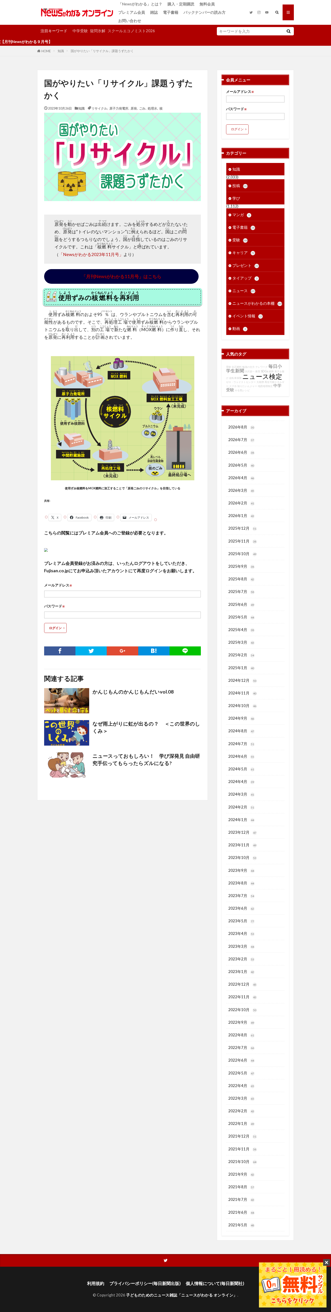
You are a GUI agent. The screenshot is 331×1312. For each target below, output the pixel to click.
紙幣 (271, 371)
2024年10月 (242, 705)
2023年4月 (241, 933)
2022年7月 (241, 1047)
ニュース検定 (262, 376)
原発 (134, 108)
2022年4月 (241, 1085)
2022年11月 (242, 996)
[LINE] (185, 650)
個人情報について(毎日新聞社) (215, 1283)
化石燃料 (237, 366)
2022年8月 (241, 1035)
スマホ (233, 386)
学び (236, 198)
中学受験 (80, 30)
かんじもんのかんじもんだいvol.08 (133, 692)
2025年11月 (242, 541)
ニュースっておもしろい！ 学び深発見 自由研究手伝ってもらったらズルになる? (146, 759)
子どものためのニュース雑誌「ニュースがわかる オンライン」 (181, 1295)
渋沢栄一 (250, 371)
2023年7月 (241, 895)
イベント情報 (247, 316)
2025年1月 (241, 667)
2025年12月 (242, 528)
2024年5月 (241, 769)
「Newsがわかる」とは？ (140, 4)
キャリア (243, 252)
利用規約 (95, 1283)
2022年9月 (241, 1022)
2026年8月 (241, 427)
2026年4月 (241, 477)
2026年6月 (241, 452)
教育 (257, 371)
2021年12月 (242, 1136)
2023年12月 (242, 832)
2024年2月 (241, 807)
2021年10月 (242, 1161)
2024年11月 (242, 693)
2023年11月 (242, 845)
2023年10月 (242, 857)
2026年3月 (241, 490)
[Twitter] (91, 650)
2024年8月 (241, 730)
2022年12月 (242, 984)
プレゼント (245, 265)
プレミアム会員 (131, 12)
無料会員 (207, 4)
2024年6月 (241, 756)
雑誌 (154, 12)
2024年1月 (241, 819)
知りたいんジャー (247, 386)
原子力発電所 (118, 108)
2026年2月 (241, 503)
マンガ (241, 214)
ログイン (55, 628)
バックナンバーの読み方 (205, 12)
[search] (288, 31)
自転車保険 (235, 377)
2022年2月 (241, 1110)
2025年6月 (241, 604)
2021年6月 (241, 1212)
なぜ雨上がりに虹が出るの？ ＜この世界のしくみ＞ (146, 727)
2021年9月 (241, 1174)
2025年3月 (241, 642)
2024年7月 (241, 743)
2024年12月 (242, 680)
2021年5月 (241, 1225)
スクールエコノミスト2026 (131, 30)
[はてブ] (154, 650)
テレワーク (261, 366)
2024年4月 (241, 781)
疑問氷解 (97, 30)
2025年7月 (241, 591)
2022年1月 (241, 1123)
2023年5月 (241, 920)
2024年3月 (241, 794)
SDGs (264, 371)
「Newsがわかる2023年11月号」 (91, 254)
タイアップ (245, 278)
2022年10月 (242, 1009)
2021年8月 (241, 1186)
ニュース (243, 290)
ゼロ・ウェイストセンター (241, 381)
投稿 (240, 185)
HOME (46, 51)
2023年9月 (241, 870)
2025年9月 (241, 566)
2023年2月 (241, 959)
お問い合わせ (129, 20)
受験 (240, 240)
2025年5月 (241, 617)
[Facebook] (59, 650)
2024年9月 (241, 718)
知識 (61, 51)
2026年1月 (241, 515)
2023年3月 (241, 946)
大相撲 (260, 381)
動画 (239, 328)
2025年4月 (241, 629)
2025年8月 (241, 579)
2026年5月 (241, 465)
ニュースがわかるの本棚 (257, 303)
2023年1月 (241, 971)
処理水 (152, 108)
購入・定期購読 (181, 4)
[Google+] (122, 650)
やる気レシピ (242, 390)
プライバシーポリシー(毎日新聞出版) (145, 1283)
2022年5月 (241, 1073)
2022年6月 (241, 1060)
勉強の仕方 (248, 366)
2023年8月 (241, 883)
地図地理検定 (265, 386)
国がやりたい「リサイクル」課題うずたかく (102, 51)
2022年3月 (241, 1098)
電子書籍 (170, 12)
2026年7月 (241, 439)
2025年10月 (242, 553)
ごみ (142, 108)
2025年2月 (241, 655)
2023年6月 (241, 908)
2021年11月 (242, 1149)
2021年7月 (241, 1199)
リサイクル (99, 108)
